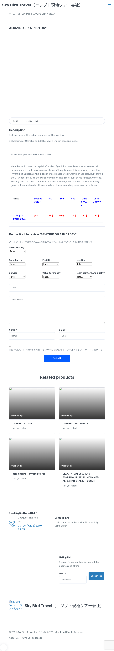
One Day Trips (24, 14)
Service (13, 273)
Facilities (47, 260)
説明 (15, 120)
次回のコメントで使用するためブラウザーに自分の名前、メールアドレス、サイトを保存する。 (57, 349)
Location (81, 260)
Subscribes (96, 576)
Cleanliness (15, 260)
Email (62, 330)
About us (13, 638)
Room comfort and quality (90, 273)
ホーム (12, 14)
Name (13, 330)
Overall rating (17, 247)
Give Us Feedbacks (32, 638)
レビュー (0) (31, 120)
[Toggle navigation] (109, 5)
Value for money (51, 273)
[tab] (15, 121)
